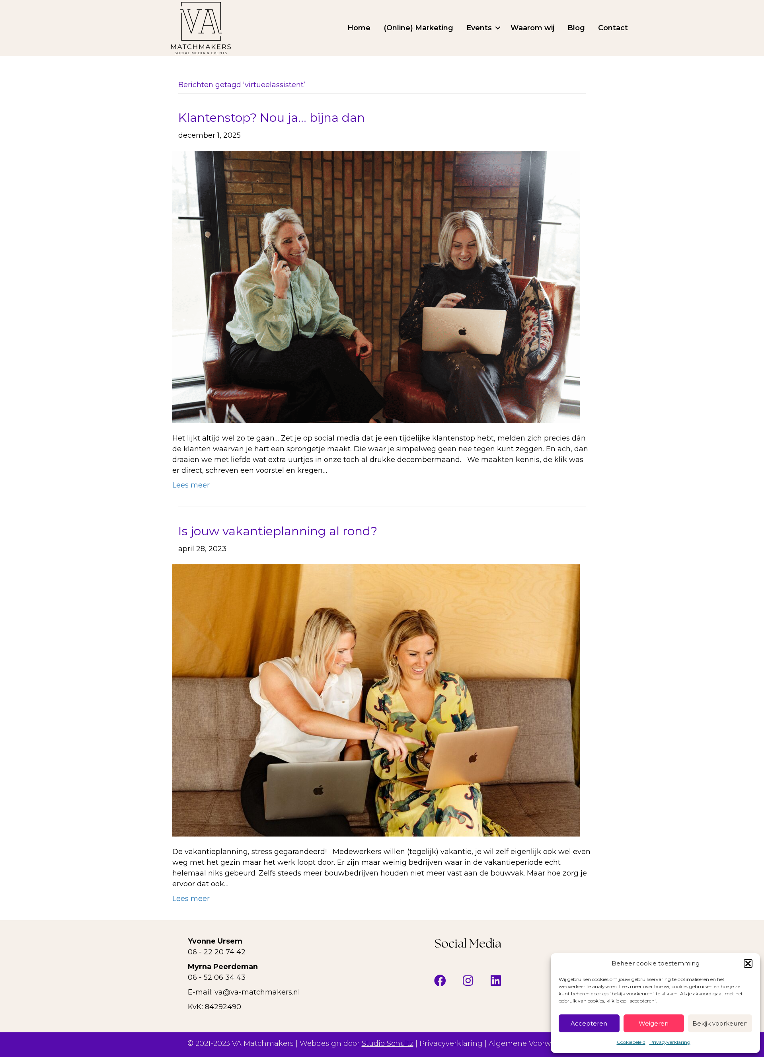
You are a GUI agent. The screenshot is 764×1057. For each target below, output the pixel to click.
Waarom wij (532, 27)
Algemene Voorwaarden (533, 1043)
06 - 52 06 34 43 (217, 977)
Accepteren (589, 1023)
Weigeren (653, 1023)
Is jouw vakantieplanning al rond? (277, 531)
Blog (576, 27)
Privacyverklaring (669, 1042)
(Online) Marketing (418, 27)
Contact (613, 27)
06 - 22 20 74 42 (217, 952)
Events (479, 27)
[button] (748, 963)
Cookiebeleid (631, 1042)
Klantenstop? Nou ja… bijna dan (273, 117)
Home (358, 27)
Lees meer (191, 485)
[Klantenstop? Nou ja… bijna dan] (376, 286)
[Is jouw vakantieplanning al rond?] (376, 700)
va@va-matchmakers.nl (257, 992)
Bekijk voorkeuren (720, 1023)
